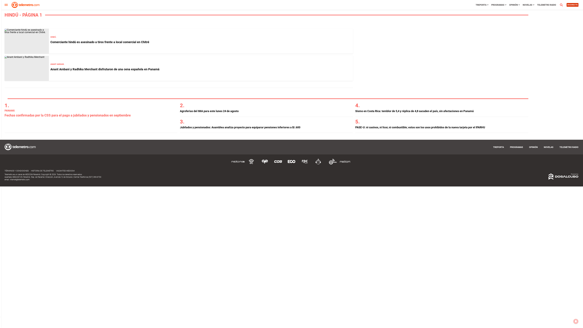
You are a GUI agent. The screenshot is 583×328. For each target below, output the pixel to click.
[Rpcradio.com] (305, 163)
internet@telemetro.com (20, 180)
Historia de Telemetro (42, 171)
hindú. (53, 37)
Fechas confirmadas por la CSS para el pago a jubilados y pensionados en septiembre (68, 115)
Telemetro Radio (546, 5)
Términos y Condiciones (17, 171)
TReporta (481, 5)
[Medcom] (345, 163)
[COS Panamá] (278, 163)
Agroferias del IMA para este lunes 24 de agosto (209, 111)
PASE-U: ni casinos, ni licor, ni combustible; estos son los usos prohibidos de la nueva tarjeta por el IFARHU (420, 127)
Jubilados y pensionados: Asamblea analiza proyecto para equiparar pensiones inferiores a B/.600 (240, 127)
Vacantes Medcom (65, 171)
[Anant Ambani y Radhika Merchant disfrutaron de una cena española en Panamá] (27, 68)
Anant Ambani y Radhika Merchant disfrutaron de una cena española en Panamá (104, 69)
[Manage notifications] (575, 321)
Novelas (527, 5)
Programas (497, 5)
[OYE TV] (264, 163)
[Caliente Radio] (318, 163)
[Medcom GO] (238, 163)
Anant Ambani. (57, 64)
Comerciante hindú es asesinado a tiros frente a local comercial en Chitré (99, 42)
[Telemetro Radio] (331, 163)
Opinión (513, 5)
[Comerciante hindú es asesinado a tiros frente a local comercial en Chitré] (27, 41)
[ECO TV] (291, 163)
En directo (572, 5)
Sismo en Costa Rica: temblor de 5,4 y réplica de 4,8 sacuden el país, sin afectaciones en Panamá (414, 111)
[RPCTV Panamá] (251, 163)
